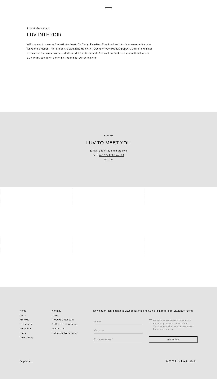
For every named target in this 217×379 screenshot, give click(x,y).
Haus (22, 315)
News (55, 315)
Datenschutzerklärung (65, 333)
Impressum (58, 328)
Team (22, 333)
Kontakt (56, 311)
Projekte (24, 319)
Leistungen (26, 324)
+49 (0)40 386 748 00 (111, 155)
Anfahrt (108, 159)
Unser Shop (26, 337)
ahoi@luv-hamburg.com (113, 150)
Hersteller (25, 328)
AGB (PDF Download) (65, 324)
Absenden (173, 339)
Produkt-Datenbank (63, 319)
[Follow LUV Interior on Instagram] (36, 361)
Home (22, 311)
